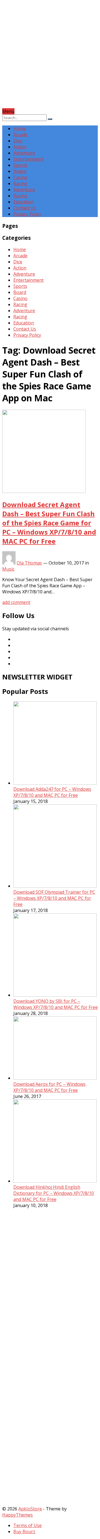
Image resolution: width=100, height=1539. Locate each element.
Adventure (24, 153)
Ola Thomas (29, 563)
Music (8, 569)
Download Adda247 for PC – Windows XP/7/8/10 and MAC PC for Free (52, 792)
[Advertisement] (50, 58)
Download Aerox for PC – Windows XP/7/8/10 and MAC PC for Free (49, 1087)
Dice (17, 141)
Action (19, 147)
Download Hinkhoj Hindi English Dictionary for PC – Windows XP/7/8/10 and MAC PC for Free (53, 1193)
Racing (20, 183)
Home (19, 128)
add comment (16, 602)
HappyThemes (17, 1515)
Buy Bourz (24, 1531)
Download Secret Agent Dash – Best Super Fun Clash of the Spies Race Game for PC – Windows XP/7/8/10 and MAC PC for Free (49, 523)
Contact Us (24, 208)
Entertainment (28, 159)
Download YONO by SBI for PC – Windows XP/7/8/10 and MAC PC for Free (55, 1004)
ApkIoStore (30, 1509)
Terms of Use (27, 1525)
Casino (20, 177)
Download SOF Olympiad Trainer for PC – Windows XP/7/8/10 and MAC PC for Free (54, 898)
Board (19, 171)
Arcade (20, 135)
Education (23, 202)
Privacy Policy (27, 214)
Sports (20, 165)
